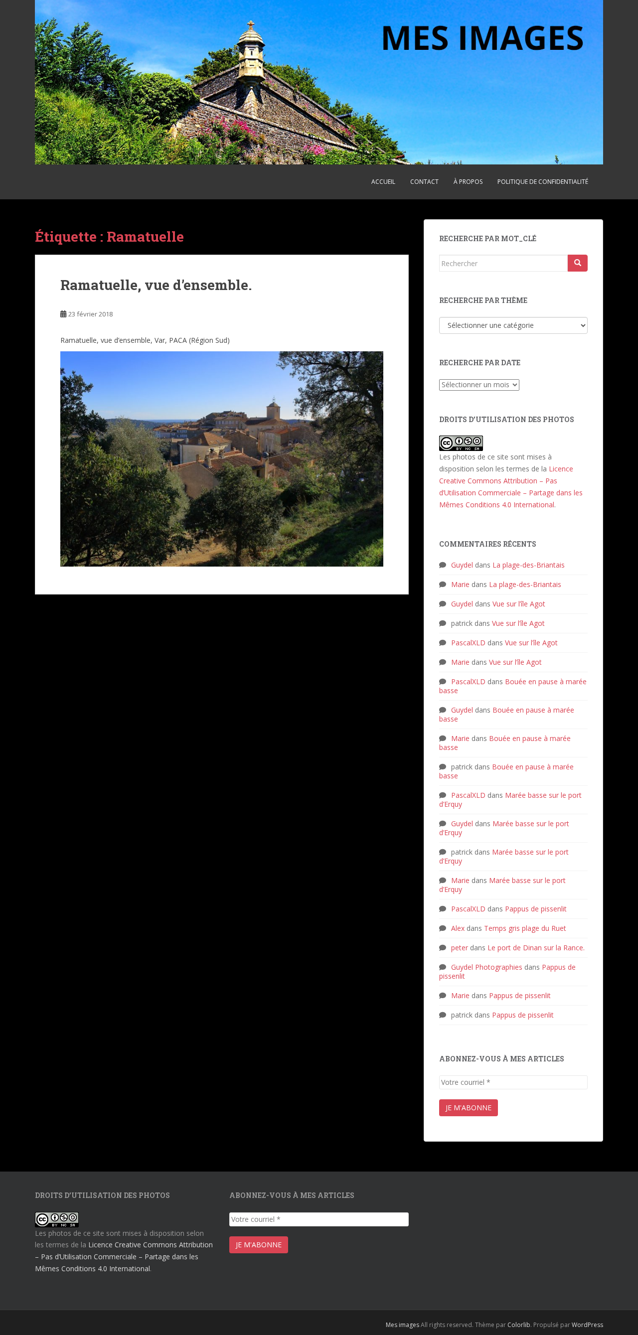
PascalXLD (468, 642)
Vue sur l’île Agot (518, 603)
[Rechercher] (578, 263)
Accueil (383, 181)
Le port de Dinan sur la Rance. (536, 947)
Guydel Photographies (486, 967)
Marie (460, 584)
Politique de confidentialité (542, 181)
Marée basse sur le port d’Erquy (510, 799)
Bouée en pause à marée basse (513, 686)
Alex (458, 928)
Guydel (462, 565)
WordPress (587, 1325)
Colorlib (518, 1325)
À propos (468, 181)
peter (459, 947)
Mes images (402, 1325)
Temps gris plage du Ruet (525, 928)
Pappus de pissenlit (536, 908)
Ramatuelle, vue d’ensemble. (156, 285)
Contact (424, 181)
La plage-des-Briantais (528, 565)
